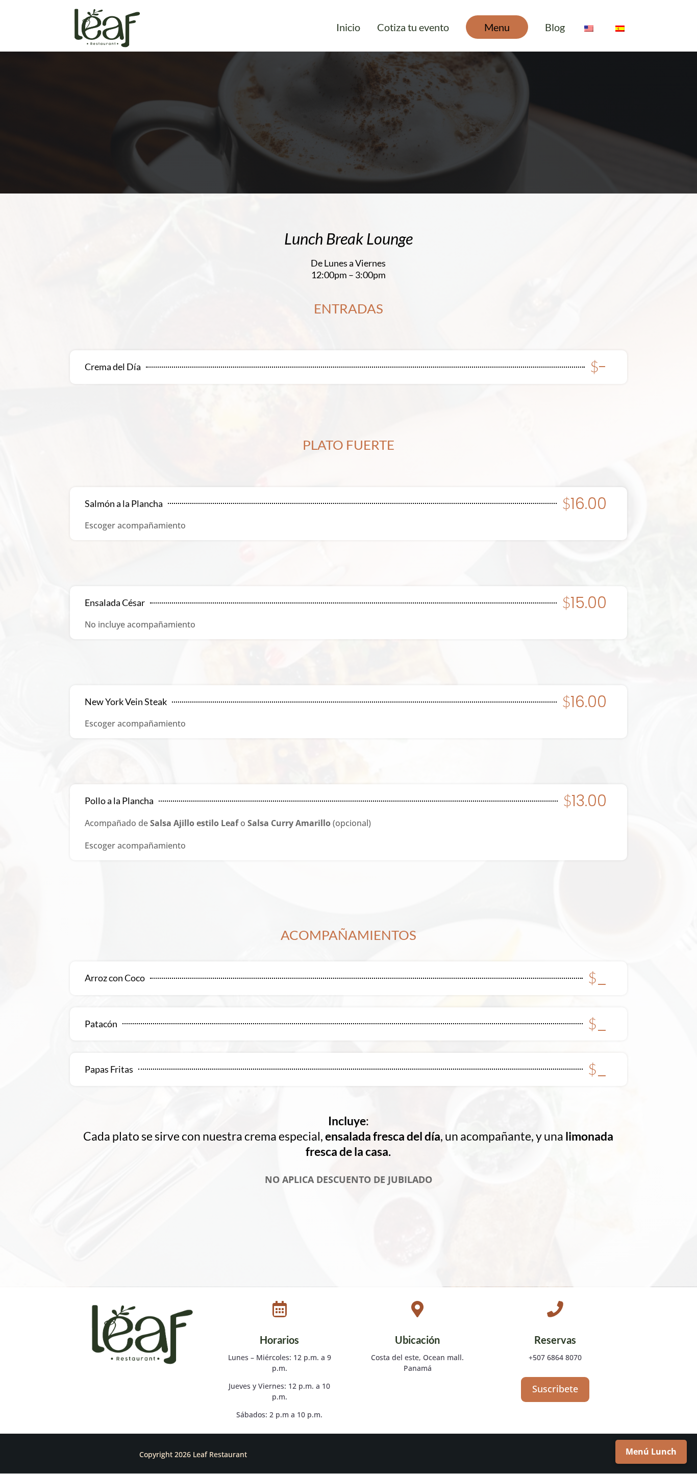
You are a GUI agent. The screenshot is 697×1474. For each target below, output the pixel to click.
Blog (555, 28)
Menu (497, 27)
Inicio (348, 28)
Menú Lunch (651, 1451)
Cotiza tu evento (413, 28)
